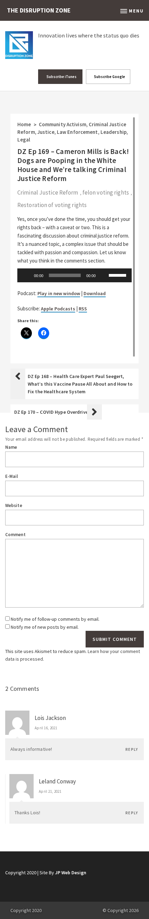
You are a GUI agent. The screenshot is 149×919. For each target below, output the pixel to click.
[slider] (118, 274)
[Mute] (103, 275)
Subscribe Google (109, 76)
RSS (83, 309)
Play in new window (58, 293)
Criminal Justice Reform (47, 192)
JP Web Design (70, 872)
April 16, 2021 (46, 727)
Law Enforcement (77, 132)
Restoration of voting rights (52, 205)
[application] (74, 275)
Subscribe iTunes (61, 76)
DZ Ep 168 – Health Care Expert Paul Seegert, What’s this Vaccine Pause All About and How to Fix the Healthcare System (80, 384)
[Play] (26, 275)
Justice (45, 132)
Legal (23, 139)
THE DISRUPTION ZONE (39, 10)
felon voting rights (105, 192)
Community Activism (62, 124)
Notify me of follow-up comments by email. (55, 619)
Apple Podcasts (58, 309)
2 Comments (22, 689)
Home (24, 124)
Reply (131, 749)
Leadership (113, 132)
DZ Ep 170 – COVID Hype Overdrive (51, 412)
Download (95, 293)
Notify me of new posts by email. (45, 627)
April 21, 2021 (50, 791)
